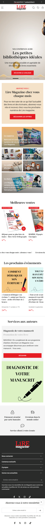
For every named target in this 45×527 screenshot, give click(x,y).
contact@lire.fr (28, 2)
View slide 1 (9, 77)
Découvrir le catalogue (29, 79)
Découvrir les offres (22, 117)
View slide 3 (22, 77)
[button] (33, 8)
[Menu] (2, 8)
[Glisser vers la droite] (41, 2)
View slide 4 (29, 77)
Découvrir (23, 73)
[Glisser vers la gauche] (4, 2)
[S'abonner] (42, 479)
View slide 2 (15, 77)
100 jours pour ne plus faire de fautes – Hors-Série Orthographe (14, 235)
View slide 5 (36, 77)
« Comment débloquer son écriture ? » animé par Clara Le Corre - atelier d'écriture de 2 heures (13, 298)
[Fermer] (41, 502)
